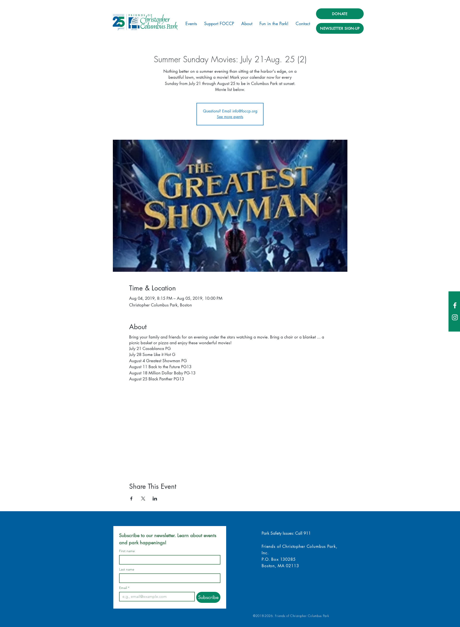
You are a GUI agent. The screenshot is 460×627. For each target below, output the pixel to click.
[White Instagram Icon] (455, 317)
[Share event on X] (143, 498)
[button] (191, 23)
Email (124, 588)
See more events (230, 116)
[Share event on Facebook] (131, 498)
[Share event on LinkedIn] (155, 498)
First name (127, 551)
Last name (126, 569)
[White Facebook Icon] (455, 305)
